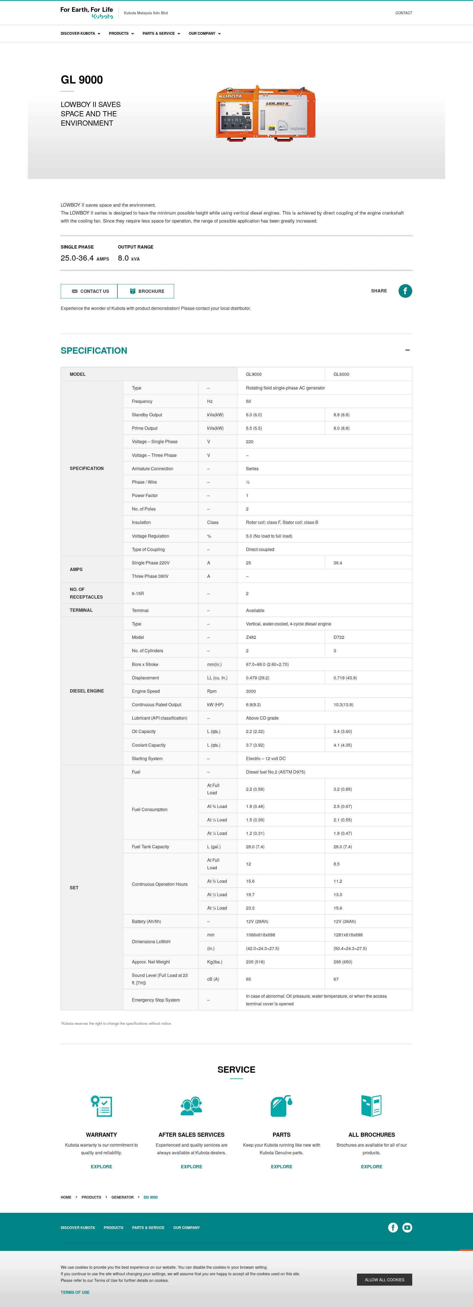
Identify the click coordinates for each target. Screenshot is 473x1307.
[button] (89, 291)
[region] (236, 1279)
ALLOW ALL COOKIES (384, 1279)
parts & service (148, 1227)
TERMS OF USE (75, 1292)
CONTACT (404, 12)
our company (186, 1227)
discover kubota (78, 1227)
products (113, 1227)
